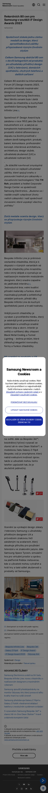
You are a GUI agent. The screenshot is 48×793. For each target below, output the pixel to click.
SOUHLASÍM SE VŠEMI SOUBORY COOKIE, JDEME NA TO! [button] (24, 421)
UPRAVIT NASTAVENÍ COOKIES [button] (24, 410)
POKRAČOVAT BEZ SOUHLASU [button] (24, 402)
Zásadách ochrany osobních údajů (22, 392)
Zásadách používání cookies (23, 395)
